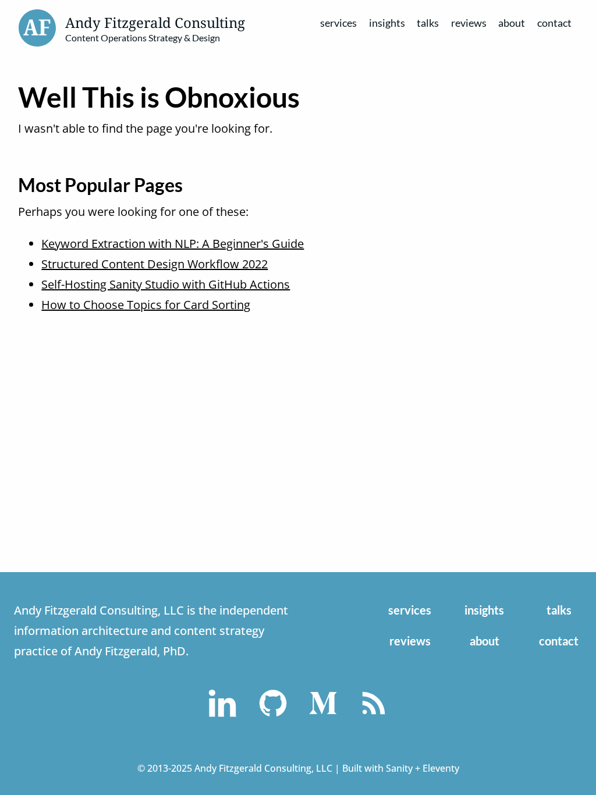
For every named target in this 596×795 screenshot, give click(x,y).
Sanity (399, 768)
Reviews (469, 22)
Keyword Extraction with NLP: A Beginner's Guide (172, 243)
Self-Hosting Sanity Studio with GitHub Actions (165, 284)
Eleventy (441, 768)
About (511, 22)
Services (338, 22)
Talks (428, 22)
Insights (387, 22)
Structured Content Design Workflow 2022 (154, 264)
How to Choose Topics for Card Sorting (145, 305)
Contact (554, 22)
